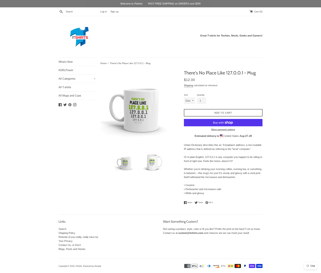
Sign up (115, 11)
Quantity (200, 95)
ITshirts (79, 266)
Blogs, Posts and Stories (72, 249)
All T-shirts (65, 87)
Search (62, 228)
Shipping (188, 85)
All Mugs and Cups (70, 95)
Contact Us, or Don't (70, 245)
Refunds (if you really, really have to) (78, 237)
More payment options (223, 129)
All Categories (77, 78)
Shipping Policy (67, 233)
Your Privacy (66, 241)
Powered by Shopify (92, 266)
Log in (103, 11)
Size (186, 95)
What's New (66, 61)
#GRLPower (66, 70)
